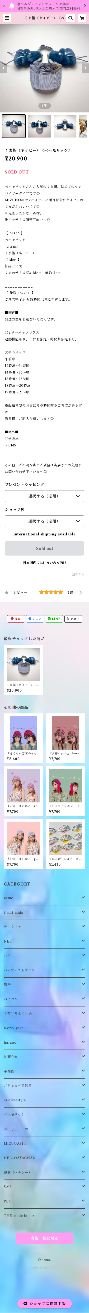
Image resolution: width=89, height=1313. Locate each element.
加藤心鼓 (11, 1057)
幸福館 (9, 1071)
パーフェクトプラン (19, 970)
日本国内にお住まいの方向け (44, 563)
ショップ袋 (15, 509)
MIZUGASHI (15, 1143)
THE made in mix (19, 1216)
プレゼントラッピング (24, 484)
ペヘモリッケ (14, 1115)
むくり (9, 956)
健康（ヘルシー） (18, 1172)
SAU (7, 1187)
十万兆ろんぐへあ (18, 1013)
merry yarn (13, 1028)
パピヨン (11, 999)
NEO (8, 941)
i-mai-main (13, 912)
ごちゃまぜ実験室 (18, 1086)
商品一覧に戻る (45, 1238)
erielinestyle (15, 1100)
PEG (8, 1201)
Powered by (39, 1267)
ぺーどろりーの (16, 1129)
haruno (10, 1042)
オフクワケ (12, 927)
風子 (7, 985)
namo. (9, 898)
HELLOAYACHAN (20, 1158)
